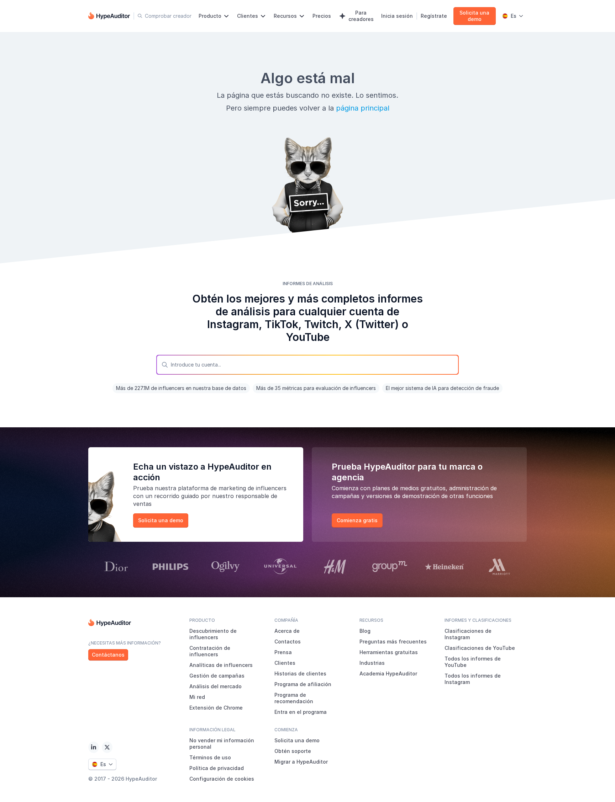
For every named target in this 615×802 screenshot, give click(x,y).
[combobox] (307, 365)
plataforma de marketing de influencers (232, 488)
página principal (362, 108)
